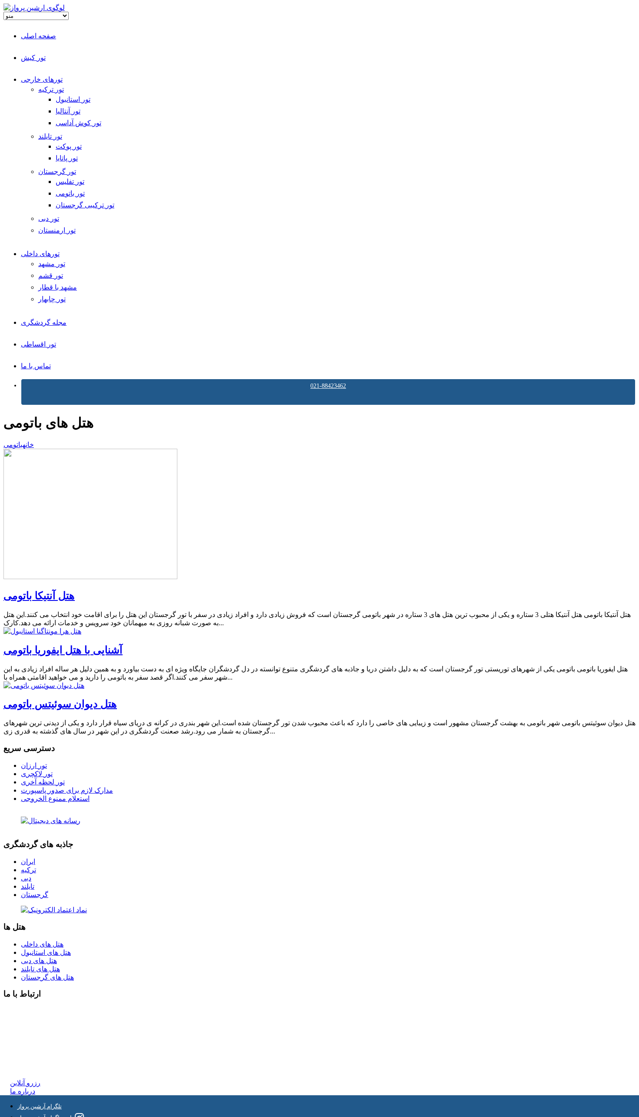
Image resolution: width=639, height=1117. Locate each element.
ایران (28, 861)
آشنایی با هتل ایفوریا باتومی (63, 650)
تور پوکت (69, 146)
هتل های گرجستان (47, 977)
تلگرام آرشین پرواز (39, 1106)
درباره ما (22, 1091)
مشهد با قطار (57, 287)
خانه (28, 444)
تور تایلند (50, 136)
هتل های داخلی (42, 944)
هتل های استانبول (46, 952)
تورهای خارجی (42, 79)
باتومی (13, 444)
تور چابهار (52, 299)
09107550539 (29, 1050)
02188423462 (29, 1011)
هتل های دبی (39, 960)
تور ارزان (34, 765)
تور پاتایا (67, 158)
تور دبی (48, 218)
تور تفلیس (70, 181)
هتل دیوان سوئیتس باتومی (60, 704)
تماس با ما (36, 366)
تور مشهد (51, 263)
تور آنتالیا (68, 111)
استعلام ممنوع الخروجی (55, 798)
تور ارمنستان (57, 230)
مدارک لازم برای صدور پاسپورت (67, 790)
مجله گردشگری (44, 322)
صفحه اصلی (38, 36)
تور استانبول (73, 99)
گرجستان (34, 894)
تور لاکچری (37, 773)
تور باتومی (70, 193)
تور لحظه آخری (43, 782)
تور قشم (50, 275)
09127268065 (29, 1042)
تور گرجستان (57, 171)
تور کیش (33, 57)
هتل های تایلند (40, 969)
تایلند (27, 886)
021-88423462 (328, 386)
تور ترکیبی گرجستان (85, 205)
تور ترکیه (51, 89)
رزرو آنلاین (25, 1083)
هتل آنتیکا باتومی (39, 595)
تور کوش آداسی (78, 123)
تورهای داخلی (40, 253)
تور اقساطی (38, 344)
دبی (26, 878)
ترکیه (28, 870)
